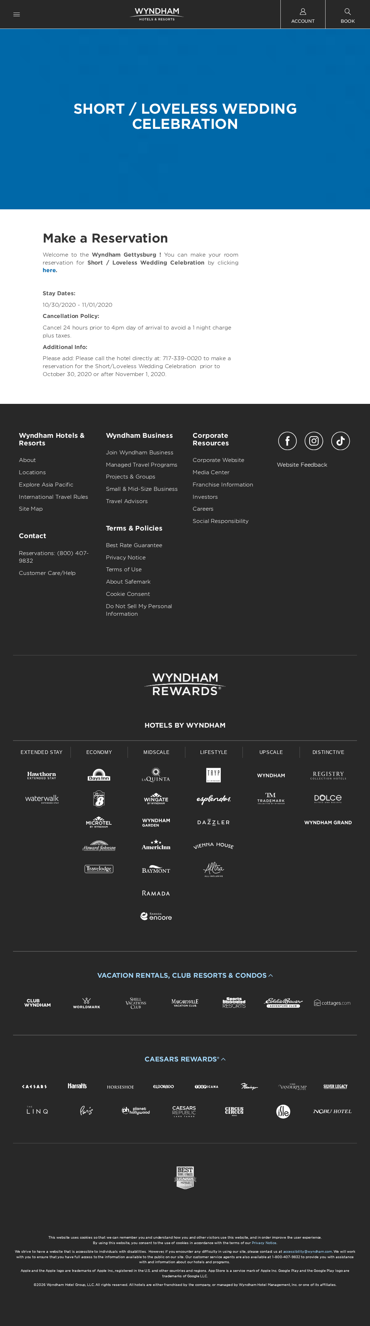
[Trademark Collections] (271, 800)
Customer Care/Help (47, 573)
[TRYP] (214, 777)
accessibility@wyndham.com (307, 1251)
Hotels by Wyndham (185, 725)
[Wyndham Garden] (156, 824)
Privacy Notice (126, 557)
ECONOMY (99, 752)
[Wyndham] (271, 777)
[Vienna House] (214, 847)
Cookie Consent (128, 594)
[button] (185, 975)
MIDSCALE (156, 752)
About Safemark (128, 582)
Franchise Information (223, 484)
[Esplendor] (214, 800)
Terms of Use (124, 569)
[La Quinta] (156, 777)
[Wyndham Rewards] (184, 684)
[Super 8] (99, 800)
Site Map (31, 509)
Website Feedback (302, 465)
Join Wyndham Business (139, 452)
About (27, 460)
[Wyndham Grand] (328, 824)
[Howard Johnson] (99, 847)
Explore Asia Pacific (46, 484)
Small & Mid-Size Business (142, 489)
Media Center (211, 472)
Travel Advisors (127, 501)
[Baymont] (156, 870)
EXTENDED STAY (42, 752)
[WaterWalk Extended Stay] (42, 800)
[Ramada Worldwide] (156, 894)
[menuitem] (16, 14)
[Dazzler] (214, 824)
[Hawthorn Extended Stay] (42, 777)
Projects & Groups (130, 477)
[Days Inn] (99, 777)
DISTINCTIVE (329, 752)
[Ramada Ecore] (156, 917)
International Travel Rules (53, 497)
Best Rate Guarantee (134, 545)
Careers (203, 509)
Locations (32, 472)
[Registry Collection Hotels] (328, 777)
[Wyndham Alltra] (214, 870)
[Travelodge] (99, 870)
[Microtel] (99, 824)
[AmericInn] (156, 847)
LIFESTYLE (214, 752)
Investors (205, 497)
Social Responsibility (221, 521)
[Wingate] (156, 800)
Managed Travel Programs (142, 465)
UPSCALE (271, 752)
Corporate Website (218, 460)
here (49, 270)
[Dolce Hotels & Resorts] (328, 800)
